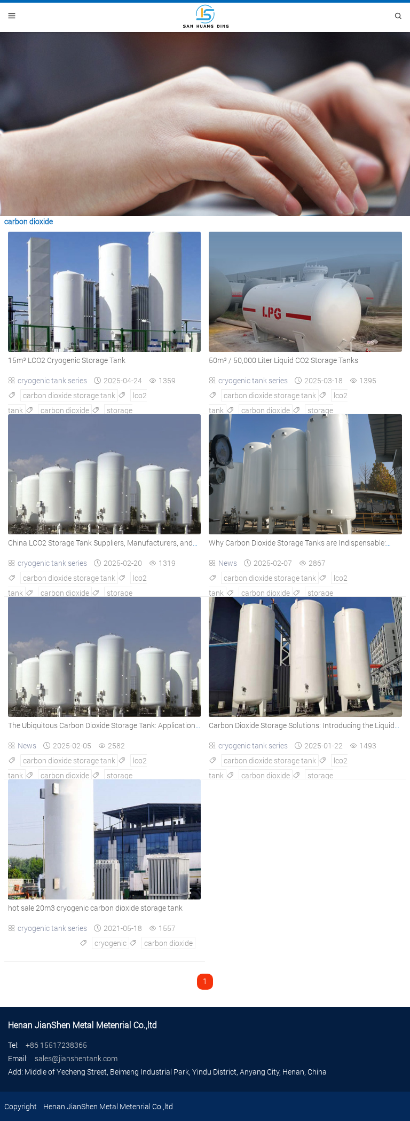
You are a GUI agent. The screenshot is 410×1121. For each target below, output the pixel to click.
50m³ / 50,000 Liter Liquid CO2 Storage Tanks (283, 360)
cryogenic (110, 943)
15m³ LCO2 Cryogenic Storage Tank (66, 360)
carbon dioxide (65, 410)
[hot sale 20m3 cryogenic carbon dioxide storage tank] (104, 896)
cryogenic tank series (52, 380)
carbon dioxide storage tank (69, 395)
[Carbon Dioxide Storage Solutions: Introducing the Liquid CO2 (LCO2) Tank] (305, 714)
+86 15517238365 (56, 1045)
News (227, 563)
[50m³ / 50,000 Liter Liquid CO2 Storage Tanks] (305, 349)
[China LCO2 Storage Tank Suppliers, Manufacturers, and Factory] (104, 531)
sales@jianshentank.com (76, 1058)
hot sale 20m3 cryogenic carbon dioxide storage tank (95, 908)
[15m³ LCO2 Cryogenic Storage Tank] (104, 349)
